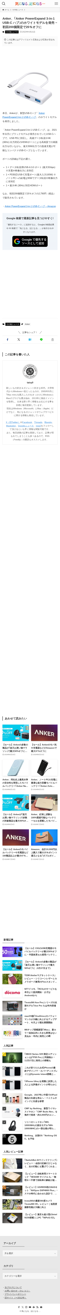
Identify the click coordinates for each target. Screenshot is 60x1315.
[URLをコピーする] (53, 339)
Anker (27, 324)
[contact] (41, 1307)
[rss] (37, 1307)
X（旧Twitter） (13, 422)
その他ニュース (12, 32)
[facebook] (19, 1307)
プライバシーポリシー (15, 1294)
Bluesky (48, 422)
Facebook (27, 422)
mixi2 (38, 426)
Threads (38, 422)
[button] (7, 339)
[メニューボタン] (56, 3)
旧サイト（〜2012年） (16, 1297)
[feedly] (33, 1307)
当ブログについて (13, 1287)
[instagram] (26, 1307)
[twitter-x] (22, 1307)
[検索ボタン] (3, 3)
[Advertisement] (30, 58)
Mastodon (11, 426)
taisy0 (30, 382)
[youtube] (30, 1307)
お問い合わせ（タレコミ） (17, 1291)
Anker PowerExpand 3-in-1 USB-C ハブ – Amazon (30, 206)
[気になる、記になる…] (30, 3)
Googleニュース (26, 426)
